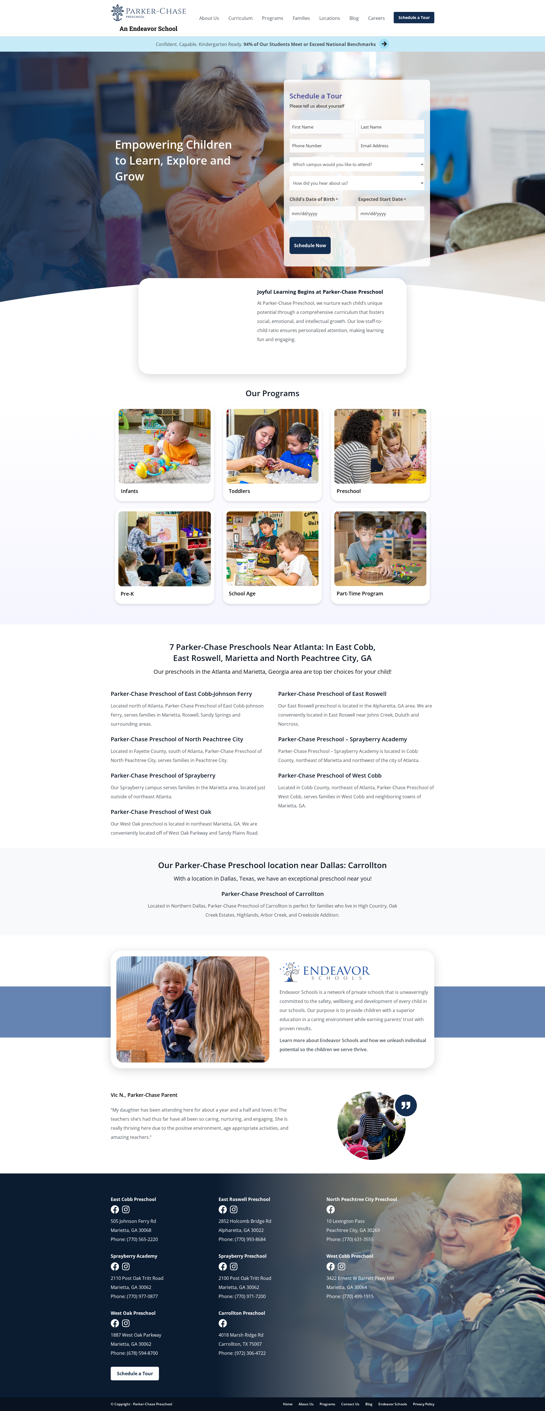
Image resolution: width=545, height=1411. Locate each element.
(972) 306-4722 (250, 1353)
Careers (376, 18)
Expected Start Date (382, 199)
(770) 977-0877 (142, 1296)
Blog (354, 18)
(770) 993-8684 (250, 1239)
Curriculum (241, 18)
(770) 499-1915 (358, 1296)
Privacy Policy (423, 1404)
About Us (209, 18)
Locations (329, 18)
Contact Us (350, 1404)
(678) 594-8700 (142, 1353)
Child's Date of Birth (314, 199)
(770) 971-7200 (250, 1296)
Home (288, 1404)
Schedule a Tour (414, 17)
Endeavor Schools (392, 1404)
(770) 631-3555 (358, 1239)
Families (301, 18)
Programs (272, 18)
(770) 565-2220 (142, 1239)
